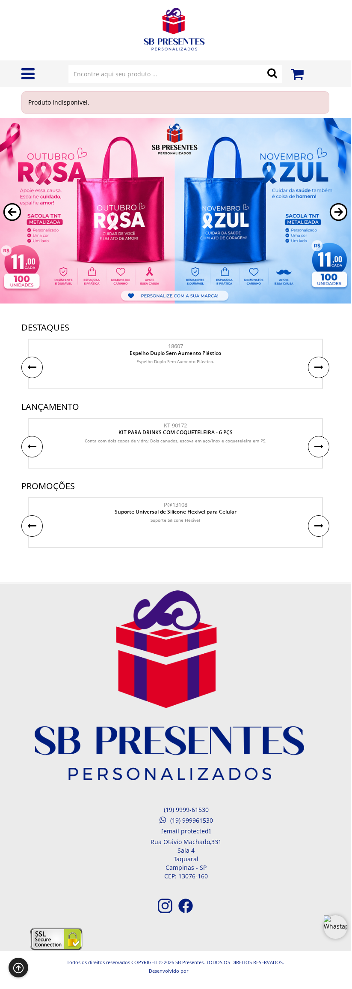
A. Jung (195, 971)
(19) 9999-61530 (186, 810)
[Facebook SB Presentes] (185, 912)
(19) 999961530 (191, 820)
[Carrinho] (297, 71)
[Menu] (28, 76)
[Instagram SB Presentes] (165, 912)
